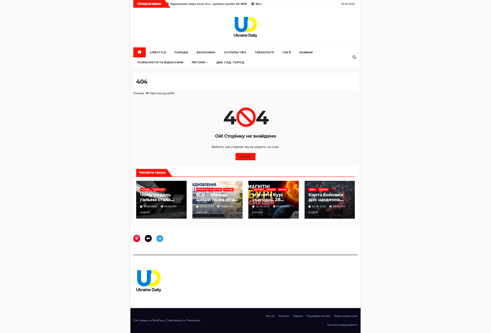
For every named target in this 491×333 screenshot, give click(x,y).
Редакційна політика (318, 316)
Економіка (206, 52)
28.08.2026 (207, 206)
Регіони (199, 62)
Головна (138, 93)
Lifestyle (158, 52)
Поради (181, 52)
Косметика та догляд (209, 189)
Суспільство (235, 52)
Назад (245, 156)
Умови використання (346, 316)
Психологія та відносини (160, 62)
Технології (264, 52)
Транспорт (159, 189)
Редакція (298, 316)
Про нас (270, 316)
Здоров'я (258, 189)
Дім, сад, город (230, 62)
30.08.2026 (151, 206)
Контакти (284, 316)
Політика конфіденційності (342, 324)
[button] (354, 57)
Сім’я (286, 52)
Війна (313, 189)
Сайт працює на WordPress (149, 320)
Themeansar (193, 320)
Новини (306, 52)
